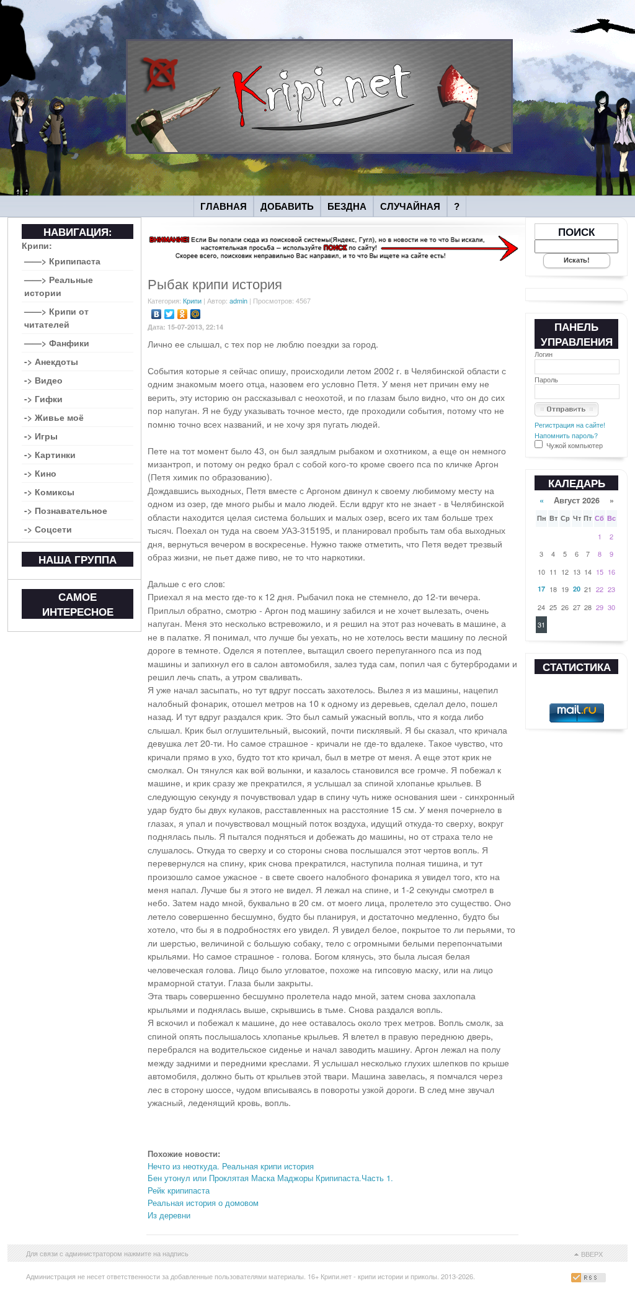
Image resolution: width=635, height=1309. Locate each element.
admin (238, 300)
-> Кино (40, 473)
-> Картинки (50, 454)
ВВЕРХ (592, 1254)
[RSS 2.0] (590, 1279)
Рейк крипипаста (179, 1190)
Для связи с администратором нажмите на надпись (107, 1253)
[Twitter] (169, 314)
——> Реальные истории (58, 286)
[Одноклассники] (182, 314)
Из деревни (169, 1215)
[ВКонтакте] (156, 314)
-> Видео (43, 380)
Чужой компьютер (573, 445)
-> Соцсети (48, 529)
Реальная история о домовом (203, 1202)
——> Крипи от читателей (56, 317)
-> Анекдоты (51, 361)
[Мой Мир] (195, 314)
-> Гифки (43, 398)
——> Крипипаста (62, 260)
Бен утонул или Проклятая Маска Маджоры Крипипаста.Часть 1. (270, 1178)
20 (576, 588)
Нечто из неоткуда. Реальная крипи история (231, 1166)
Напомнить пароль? (566, 435)
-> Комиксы (49, 491)
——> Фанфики (56, 342)
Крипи (192, 300)
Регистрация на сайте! (570, 425)
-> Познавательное (65, 510)
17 (541, 588)
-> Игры (41, 436)
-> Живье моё (54, 417)
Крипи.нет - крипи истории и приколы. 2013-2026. (398, 1276)
